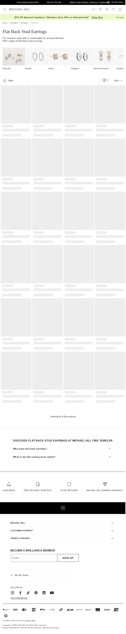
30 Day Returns (67, 486)
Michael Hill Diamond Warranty (102, 486)
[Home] (19, 9)
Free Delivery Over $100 (28, 2)
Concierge (9, 486)
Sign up (67, 553)
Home (5, 23)
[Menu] (5, 9)
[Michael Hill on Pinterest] (35, 588)
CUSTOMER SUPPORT (20, 526)
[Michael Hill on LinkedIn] (43, 588)
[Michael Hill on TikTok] (27, 588)
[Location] (100, 9)
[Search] (94, 9)
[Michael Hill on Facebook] (19, 588)
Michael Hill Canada (51, 623)
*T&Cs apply (119, 17)
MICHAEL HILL (16, 518)
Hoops (28, 68)
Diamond (121, 68)
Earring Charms (101, 68)
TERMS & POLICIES (19, 534)
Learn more (30, 616)
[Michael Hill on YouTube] (51, 588)
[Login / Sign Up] (107, 9)
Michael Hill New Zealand (31, 623)
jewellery (14, 23)
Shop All (6, 68)
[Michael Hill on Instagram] (11, 588)
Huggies (75, 68)
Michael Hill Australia (11, 623)
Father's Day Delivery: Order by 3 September (89, 2)
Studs (51, 68)
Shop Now (97, 17)
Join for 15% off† (54, 2)
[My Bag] (120, 9)
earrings (24, 23)
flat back (34, 23)
